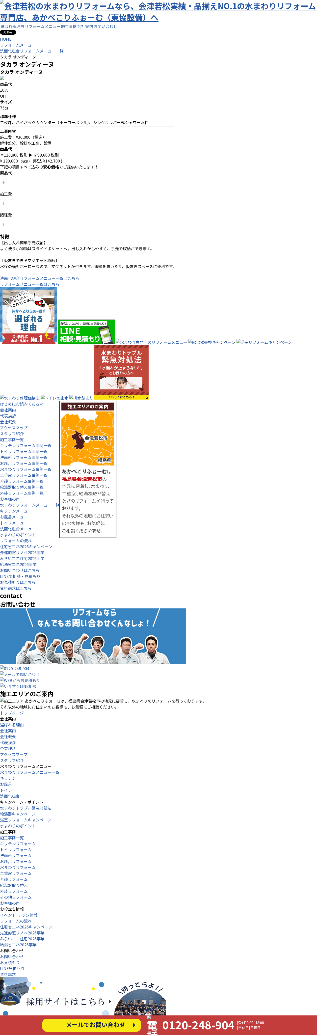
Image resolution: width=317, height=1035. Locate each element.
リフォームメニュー (42, 26)
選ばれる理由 (12, 26)
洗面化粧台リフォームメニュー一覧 (31, 51)
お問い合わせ (105, 26)
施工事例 (69, 26)
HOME (5, 39)
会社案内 (85, 26)
